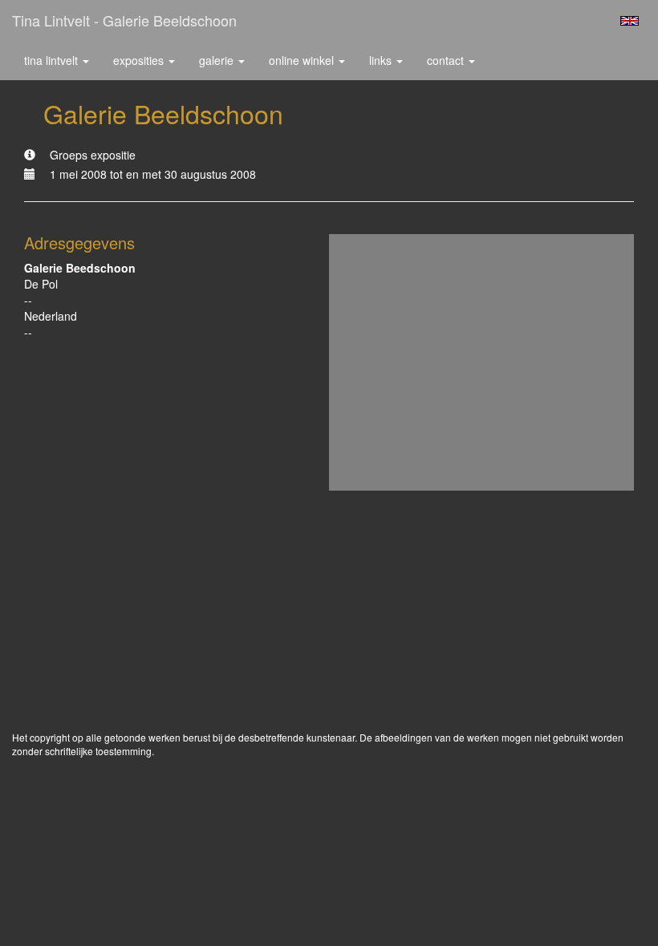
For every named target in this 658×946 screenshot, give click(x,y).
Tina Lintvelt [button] (52, 60)
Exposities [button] (140, 60)
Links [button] (382, 60)
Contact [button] (447, 60)
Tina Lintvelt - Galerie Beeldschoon (124, 20)
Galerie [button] (218, 60)
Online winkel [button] (303, 60)
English (629, 21)
